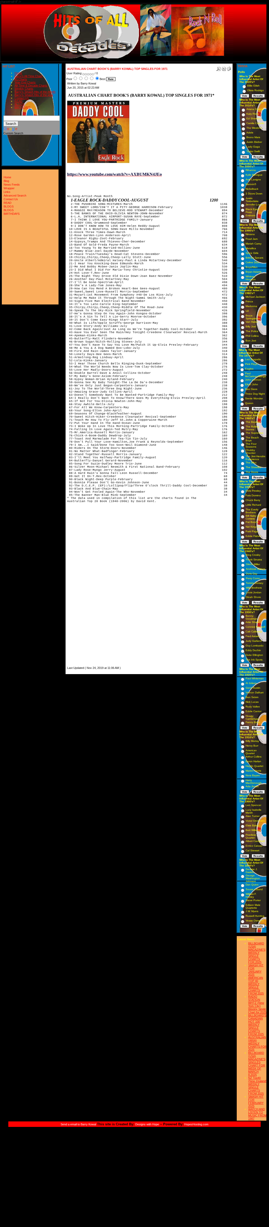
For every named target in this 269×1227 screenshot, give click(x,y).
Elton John (251, 384)
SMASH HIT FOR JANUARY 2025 (256, 970)
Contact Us (22, 98)
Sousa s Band (254, 889)
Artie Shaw (252, 622)
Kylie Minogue (254, 174)
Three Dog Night (255, 393)
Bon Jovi (251, 340)
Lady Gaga (253, 146)
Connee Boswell (255, 626)
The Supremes (254, 432)
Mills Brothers (254, 587)
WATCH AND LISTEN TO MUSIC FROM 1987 (257, 1114)
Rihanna (251, 170)
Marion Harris (253, 770)
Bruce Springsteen (253, 317)
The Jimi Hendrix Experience (255, 458)
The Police (252, 331)
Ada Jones (252, 786)
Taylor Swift (253, 151)
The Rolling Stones (252, 428)
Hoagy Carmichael (252, 717)
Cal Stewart (252, 850)
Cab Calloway (254, 631)
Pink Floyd (251, 364)
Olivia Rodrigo (255, 90)
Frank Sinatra (254, 559)
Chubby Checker (250, 451)
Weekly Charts (24, 88)
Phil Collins (252, 335)
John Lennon (253, 379)
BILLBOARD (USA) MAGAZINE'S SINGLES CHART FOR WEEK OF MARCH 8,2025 (256, 1063)
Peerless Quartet (251, 836)
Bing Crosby (253, 554)
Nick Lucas (252, 701)
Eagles (249, 368)
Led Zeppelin (253, 359)
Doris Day (251, 573)
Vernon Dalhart (255, 692)
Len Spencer (253, 805)
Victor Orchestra (255, 820)
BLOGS (19, 104)
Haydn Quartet (254, 766)
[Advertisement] (82, 587)
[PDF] (218, 67)
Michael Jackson (255, 296)
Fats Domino (253, 495)
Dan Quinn (252, 884)
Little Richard (253, 504)
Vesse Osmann (255, 920)
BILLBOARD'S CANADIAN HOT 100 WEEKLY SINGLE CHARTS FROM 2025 (257, 1025)
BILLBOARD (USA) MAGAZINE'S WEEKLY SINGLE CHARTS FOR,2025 (256, 953)
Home (18, 73)
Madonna (251, 306)
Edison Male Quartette (253, 906)
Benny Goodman (252, 617)
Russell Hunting (255, 915)
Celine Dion (252, 262)
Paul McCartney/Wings (255, 375)
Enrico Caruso (254, 845)
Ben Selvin (252, 697)
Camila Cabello (255, 123)
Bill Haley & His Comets (255, 517)
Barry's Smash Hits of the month (35, 91)
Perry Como (253, 578)
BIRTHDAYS (22, 107)
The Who (251, 462)
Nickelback (252, 188)
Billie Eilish (253, 85)
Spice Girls (252, 253)
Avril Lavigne (253, 179)
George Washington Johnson (253, 878)
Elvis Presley (253, 490)
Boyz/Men (252, 267)
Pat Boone (252, 522)
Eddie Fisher (253, 536)
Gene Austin (253, 687)
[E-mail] (229, 67)
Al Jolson (251, 683)
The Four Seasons (251, 445)
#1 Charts (21, 79)
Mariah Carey (253, 243)
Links (7, 191)
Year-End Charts (25, 82)
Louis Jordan (253, 592)
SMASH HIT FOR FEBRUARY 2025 (256, 1101)
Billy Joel (251, 326)
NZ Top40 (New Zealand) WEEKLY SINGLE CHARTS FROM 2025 (257, 1085)
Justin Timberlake (252, 200)
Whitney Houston (251, 278)
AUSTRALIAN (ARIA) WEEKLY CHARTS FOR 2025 (257, 1043)
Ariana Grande (255, 109)
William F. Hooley (251, 895)
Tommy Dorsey (254, 583)
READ (18, 101)
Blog (6, 180)
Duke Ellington (254, 655)
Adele (249, 132)
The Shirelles (253, 467)
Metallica (251, 248)
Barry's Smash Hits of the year (34, 94)
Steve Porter (253, 900)
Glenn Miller (253, 564)
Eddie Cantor (253, 711)
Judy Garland (254, 640)
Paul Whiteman (255, 678)
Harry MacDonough (254, 781)
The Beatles (253, 421)
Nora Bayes (253, 775)
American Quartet (251, 752)
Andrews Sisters (255, 568)
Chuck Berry (253, 500)
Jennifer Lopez (255, 204)
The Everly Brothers (252, 511)
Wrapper (9, 188)
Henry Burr (252, 745)
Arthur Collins (253, 756)
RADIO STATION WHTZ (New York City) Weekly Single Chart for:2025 (257, 1004)
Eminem (250, 215)
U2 (247, 310)
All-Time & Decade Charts (31, 85)
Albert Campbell (255, 841)
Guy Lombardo (255, 645)
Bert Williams (253, 830)
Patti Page (252, 531)
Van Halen (252, 321)
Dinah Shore (253, 597)
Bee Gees (251, 389)
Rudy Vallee (253, 706)
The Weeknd (254, 127)
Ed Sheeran (253, 118)
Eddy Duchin (253, 650)
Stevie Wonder (254, 398)
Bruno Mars (253, 137)
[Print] (224, 67)
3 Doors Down (254, 193)
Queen (249, 403)
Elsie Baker (252, 825)
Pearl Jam (252, 238)
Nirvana (250, 234)
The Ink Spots (254, 659)
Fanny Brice (253, 722)
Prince (249, 301)
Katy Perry (252, 113)
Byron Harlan (253, 761)
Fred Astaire (253, 636)
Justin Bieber (254, 142)
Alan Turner (253, 816)
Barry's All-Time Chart (28, 76)
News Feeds (12, 184)
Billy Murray (252, 741)
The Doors (252, 472)
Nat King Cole (254, 526)
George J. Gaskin (252, 871)
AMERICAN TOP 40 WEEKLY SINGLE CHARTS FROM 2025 (256, 985)
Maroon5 (251, 184)
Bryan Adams (253, 271)
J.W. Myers (252, 911)
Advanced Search (15, 195)
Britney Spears (254, 257)
